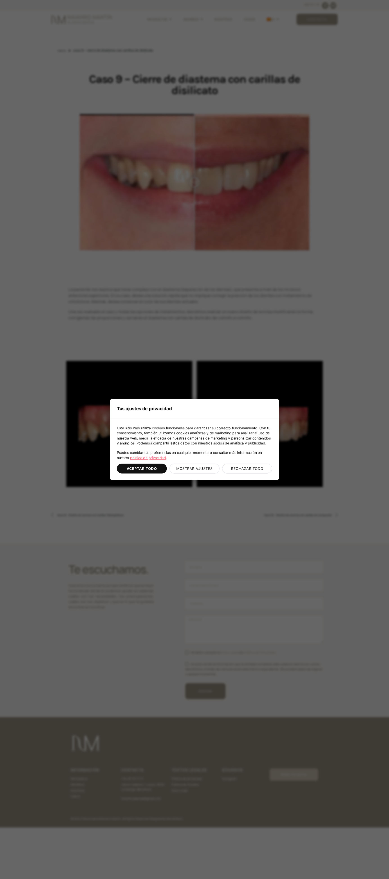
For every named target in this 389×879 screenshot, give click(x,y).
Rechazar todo (247, 468)
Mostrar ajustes (194, 468)
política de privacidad (148, 457)
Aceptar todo (142, 468)
